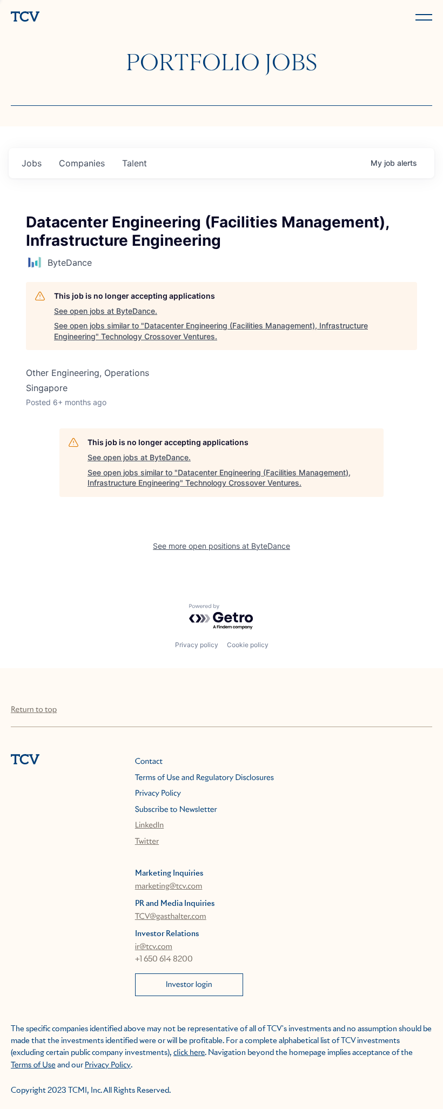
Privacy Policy (158, 793)
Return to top (34, 710)
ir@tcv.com (153, 947)
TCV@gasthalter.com (170, 917)
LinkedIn (149, 825)
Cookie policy (248, 645)
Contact (149, 762)
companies (82, 163)
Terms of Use (33, 1065)
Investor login (189, 985)
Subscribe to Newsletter (176, 810)
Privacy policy (196, 645)
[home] (114, 17)
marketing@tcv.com (169, 886)
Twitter (147, 841)
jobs (32, 163)
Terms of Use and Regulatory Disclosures (204, 778)
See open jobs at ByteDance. (105, 310)
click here (189, 1053)
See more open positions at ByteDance (221, 545)
